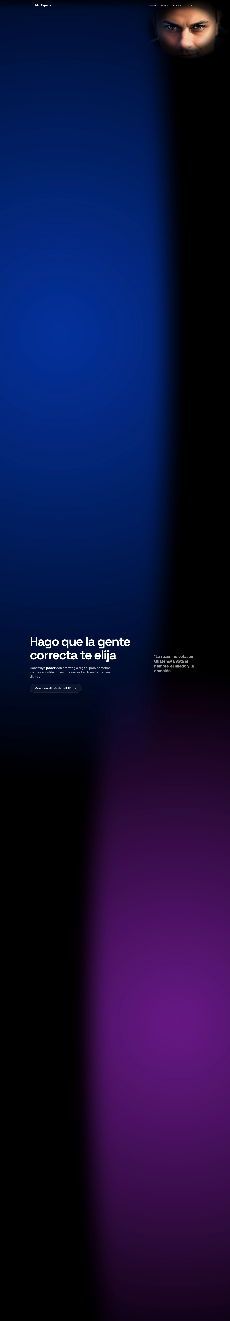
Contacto (190, 5)
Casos (152, 5)
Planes (177, 5)
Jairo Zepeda (42, 5)
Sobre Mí (164, 5)
